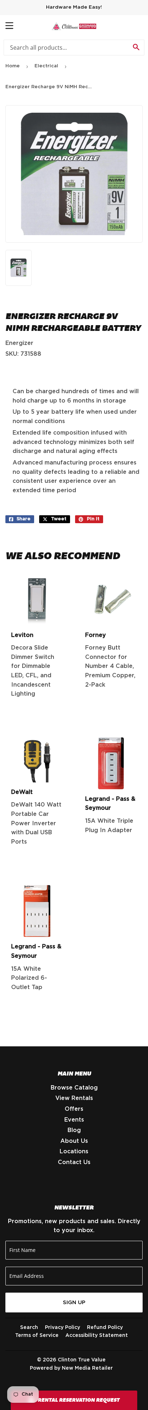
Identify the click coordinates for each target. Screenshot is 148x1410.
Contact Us (74, 1162)
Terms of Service (37, 1335)
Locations (74, 1151)
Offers (74, 1109)
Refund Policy (105, 1327)
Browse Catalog (74, 1088)
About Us (74, 1141)
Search (29, 1327)
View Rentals (74, 1098)
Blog (74, 1130)
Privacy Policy (62, 1327)
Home (12, 66)
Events (74, 1120)
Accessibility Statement (96, 1335)
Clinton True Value (82, 1359)
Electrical (46, 66)
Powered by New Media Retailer (71, 1368)
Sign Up (74, 1302)
